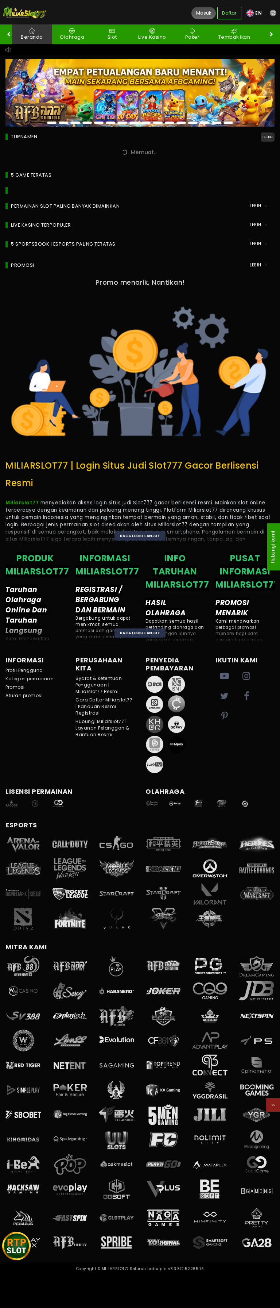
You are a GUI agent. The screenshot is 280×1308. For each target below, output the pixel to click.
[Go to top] (273, 1105)
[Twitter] (224, 696)
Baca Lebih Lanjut (140, 536)
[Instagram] (246, 676)
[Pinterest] (224, 716)
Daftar (229, 13)
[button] (273, 13)
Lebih (267, 137)
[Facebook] (246, 696)
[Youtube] (224, 676)
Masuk (203, 13)
